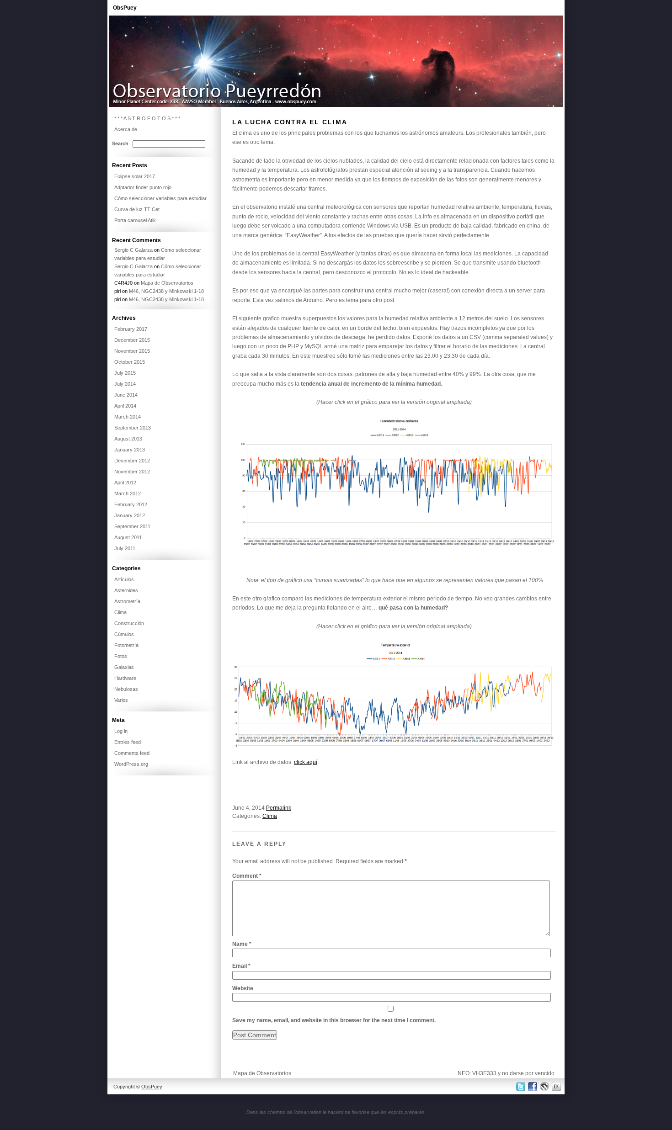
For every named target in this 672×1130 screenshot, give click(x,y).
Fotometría (126, 645)
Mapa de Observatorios (262, 1073)
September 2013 (132, 427)
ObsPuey (125, 8)
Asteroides (126, 590)
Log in (121, 731)
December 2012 (132, 460)
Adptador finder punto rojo (142, 187)
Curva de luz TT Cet (137, 209)
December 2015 (132, 340)
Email (241, 966)
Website (242, 988)
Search (120, 143)
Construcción (129, 623)
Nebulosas (126, 689)
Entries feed (127, 742)
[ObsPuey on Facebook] (532, 1086)
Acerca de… (128, 129)
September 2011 (132, 526)
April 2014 (125, 405)
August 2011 (128, 537)
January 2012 (129, 515)
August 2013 (128, 438)
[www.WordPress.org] (545, 1086)
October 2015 (129, 362)
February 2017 (130, 329)
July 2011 (124, 548)
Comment (246, 876)
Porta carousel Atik (135, 220)
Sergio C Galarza (133, 250)
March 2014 (127, 416)
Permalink (278, 808)
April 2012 (125, 482)
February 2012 (130, 504)
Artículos (124, 579)
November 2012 (132, 471)
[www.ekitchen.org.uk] (558, 1086)
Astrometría (127, 601)
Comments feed (131, 753)
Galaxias (124, 667)
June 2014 (126, 395)
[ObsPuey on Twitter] (520, 1086)
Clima (269, 816)
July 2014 (125, 384)
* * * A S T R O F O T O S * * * (147, 118)
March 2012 (127, 493)
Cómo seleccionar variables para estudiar (160, 198)
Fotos (120, 656)
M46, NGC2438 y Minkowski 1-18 (166, 291)
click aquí (305, 762)
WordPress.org (131, 764)
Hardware (125, 678)
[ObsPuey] (336, 105)
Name (241, 944)
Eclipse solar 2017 (134, 176)
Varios (121, 700)
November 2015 (132, 351)
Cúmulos (124, 634)
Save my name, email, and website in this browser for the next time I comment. (334, 1020)
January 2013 (129, 449)
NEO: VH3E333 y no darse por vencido (506, 1073)
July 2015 (125, 373)
